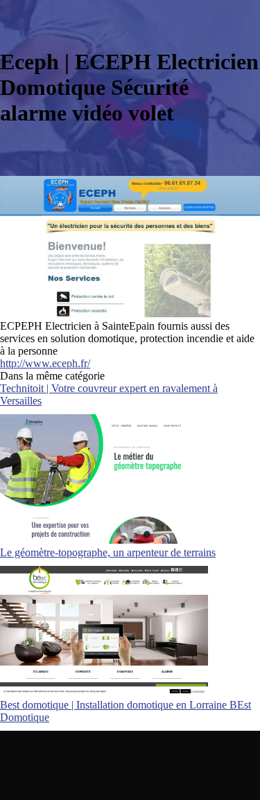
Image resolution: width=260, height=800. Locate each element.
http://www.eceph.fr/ (45, 363)
